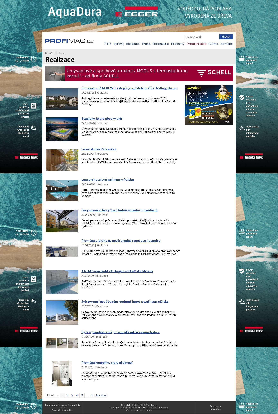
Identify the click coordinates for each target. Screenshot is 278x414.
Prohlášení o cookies (62, 410)
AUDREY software (159, 407)
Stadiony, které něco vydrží (101, 118)
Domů (48, 53)
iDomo (213, 44)
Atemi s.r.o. (151, 405)
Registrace (215, 406)
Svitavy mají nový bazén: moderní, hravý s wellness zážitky (125, 302)
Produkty (177, 44)
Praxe (146, 44)
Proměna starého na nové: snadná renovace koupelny (120, 240)
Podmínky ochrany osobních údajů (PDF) (62, 406)
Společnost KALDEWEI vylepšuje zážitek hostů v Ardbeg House (129, 88)
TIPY (107, 44)
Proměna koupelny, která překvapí (107, 363)
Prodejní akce (196, 44)
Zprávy (119, 44)
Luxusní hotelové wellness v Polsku (107, 179)
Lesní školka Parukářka (98, 149)
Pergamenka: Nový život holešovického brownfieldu (119, 210)
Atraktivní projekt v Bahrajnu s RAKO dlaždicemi (117, 271)
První (50, 395)
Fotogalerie (161, 44)
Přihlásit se (215, 409)
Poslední (101, 395)
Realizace (132, 44)
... (87, 395)
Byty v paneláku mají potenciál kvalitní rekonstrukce (120, 332)
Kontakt (226, 44)
